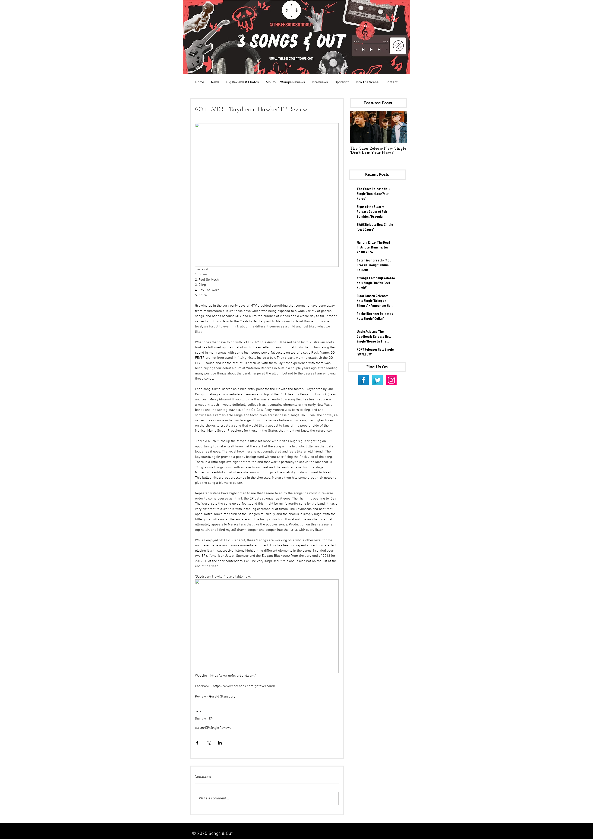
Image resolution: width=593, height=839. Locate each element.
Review (200, 719)
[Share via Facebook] (197, 743)
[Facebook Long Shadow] (363, 380)
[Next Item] (400, 127)
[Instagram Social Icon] (391, 380)
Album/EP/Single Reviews (213, 728)
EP (211, 719)
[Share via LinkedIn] (220, 743)
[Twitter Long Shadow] (377, 380)
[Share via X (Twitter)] (208, 743)
